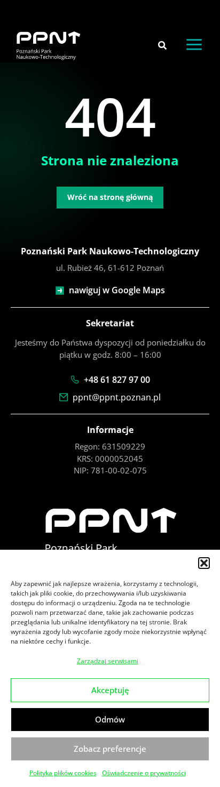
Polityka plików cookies (63, 772)
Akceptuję (110, 690)
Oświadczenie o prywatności (144, 772)
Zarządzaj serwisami (107, 660)
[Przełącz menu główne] (194, 44)
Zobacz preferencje (110, 748)
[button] (204, 563)
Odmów (110, 719)
